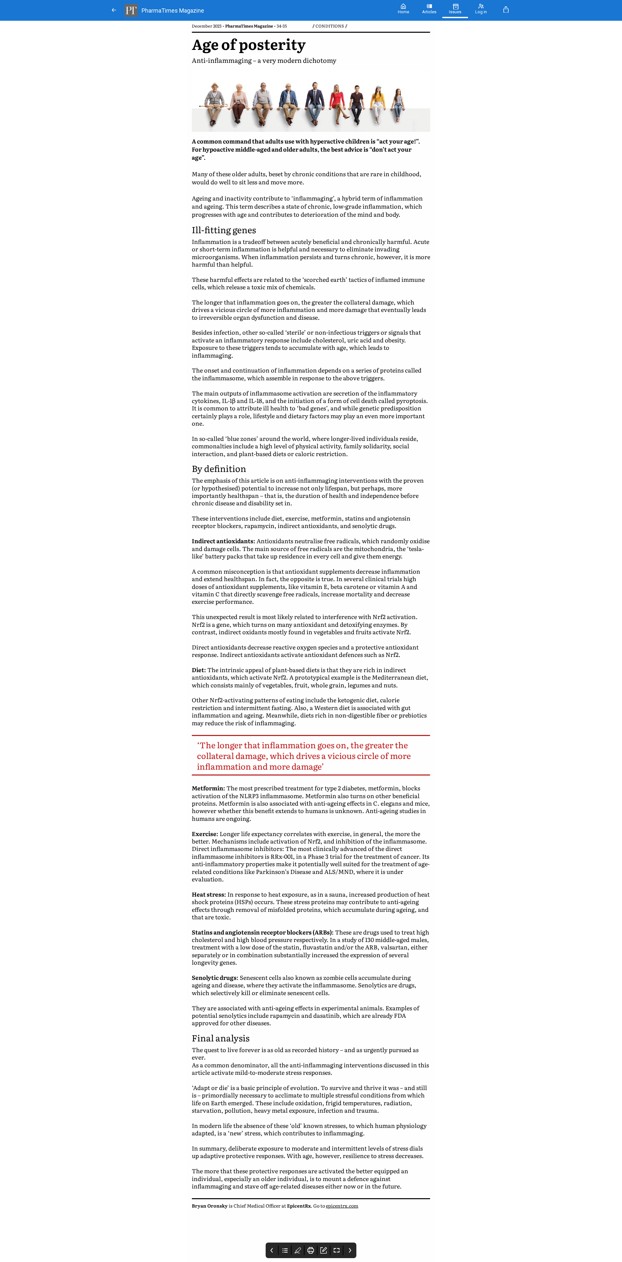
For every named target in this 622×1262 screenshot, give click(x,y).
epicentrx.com (342, 1205)
